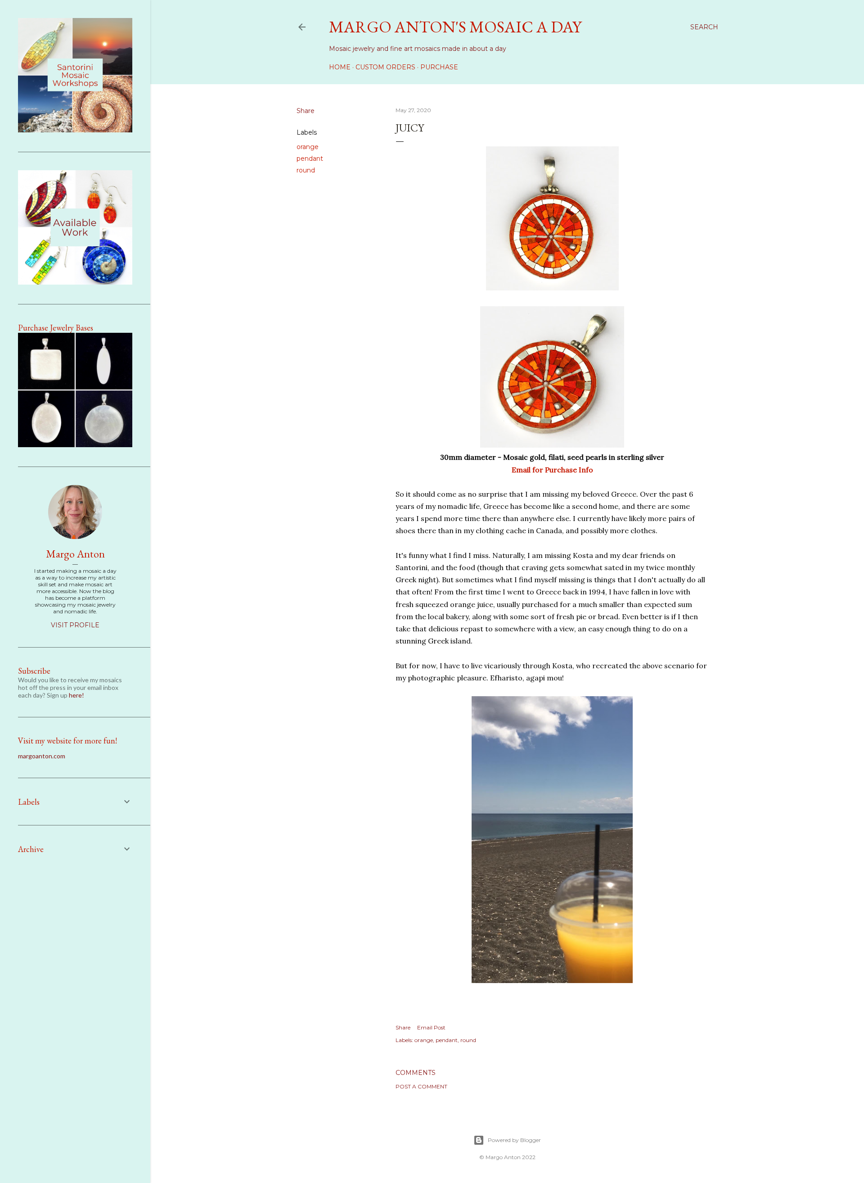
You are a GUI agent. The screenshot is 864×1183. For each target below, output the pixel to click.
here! (76, 695)
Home (340, 67)
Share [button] (306, 111)
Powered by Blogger (514, 1140)
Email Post (431, 1027)
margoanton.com (41, 756)
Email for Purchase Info (552, 469)
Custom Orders (385, 67)
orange (308, 147)
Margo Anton (75, 554)
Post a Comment (421, 1086)
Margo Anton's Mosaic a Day (455, 26)
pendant (310, 158)
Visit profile (75, 625)
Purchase (439, 67)
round (306, 170)
